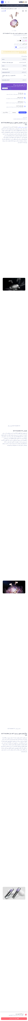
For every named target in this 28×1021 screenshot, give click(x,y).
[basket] (5, 2)
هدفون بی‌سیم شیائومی (22, 127)
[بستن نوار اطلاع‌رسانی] (1, 5)
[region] (14, 20)
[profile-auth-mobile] (2, 2)
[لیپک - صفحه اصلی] (21, 2)
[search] (8, 2)
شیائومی (19, 8)
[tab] (22, 112)
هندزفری (23, 8)
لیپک (26, 8)
